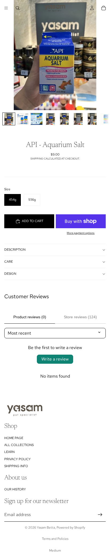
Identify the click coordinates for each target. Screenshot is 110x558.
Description (15, 249)
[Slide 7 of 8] (92, 119)
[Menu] (6, 8)
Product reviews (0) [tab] (29, 317)
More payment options (81, 233)
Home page (13, 438)
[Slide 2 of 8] (23, 119)
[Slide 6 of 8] (78, 119)
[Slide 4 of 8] (50, 119)
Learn (9, 452)
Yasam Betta (46, 527)
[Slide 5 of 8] (64, 119)
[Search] (17, 8)
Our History (15, 489)
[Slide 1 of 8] (9, 119)
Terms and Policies (55, 539)
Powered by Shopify (71, 527)
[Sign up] (100, 514)
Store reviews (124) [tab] (80, 317)
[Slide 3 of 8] (36, 119)
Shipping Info (16, 466)
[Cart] (103, 8)
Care (8, 261)
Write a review (55, 359)
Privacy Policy (17, 459)
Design (10, 274)
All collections (19, 445)
